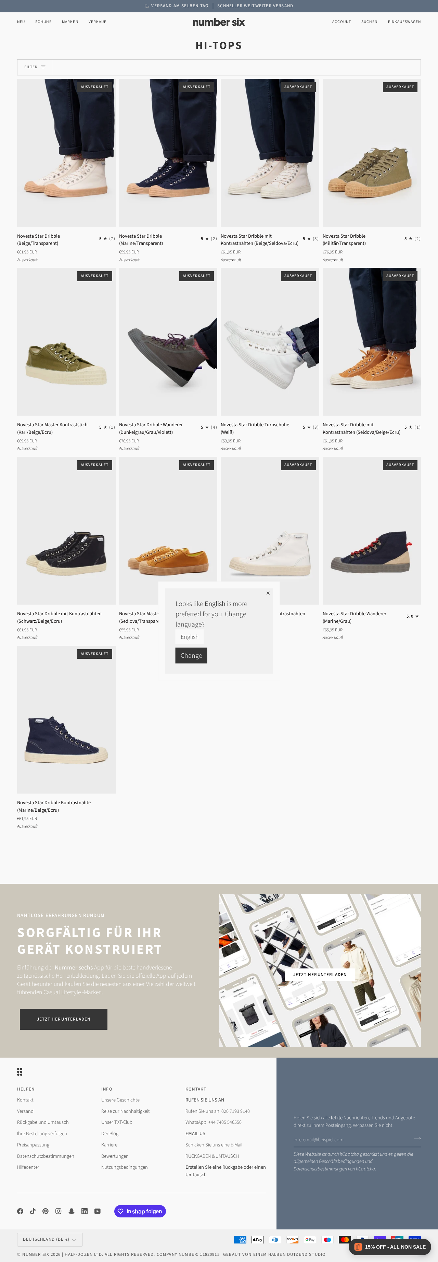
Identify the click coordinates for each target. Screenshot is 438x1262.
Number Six (35, 1254)
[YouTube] (97, 1211)
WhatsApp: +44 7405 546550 (213, 1122)
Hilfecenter (28, 1167)
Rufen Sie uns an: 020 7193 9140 (217, 1111)
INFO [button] (107, 1089)
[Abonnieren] (415, 1138)
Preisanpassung (33, 1144)
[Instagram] (58, 1211)
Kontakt (25, 1100)
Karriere (109, 1144)
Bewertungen (115, 1156)
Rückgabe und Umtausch (43, 1122)
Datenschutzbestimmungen (320, 1168)
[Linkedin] (84, 1211)
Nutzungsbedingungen (124, 1167)
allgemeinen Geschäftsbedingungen (329, 1161)
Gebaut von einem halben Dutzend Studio (274, 1254)
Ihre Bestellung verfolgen (42, 1133)
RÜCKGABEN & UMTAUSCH (212, 1156)
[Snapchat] (71, 1211)
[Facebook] (20, 1211)
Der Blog (109, 1133)
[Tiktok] (33, 1211)
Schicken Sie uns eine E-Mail (213, 1144)
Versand (25, 1111)
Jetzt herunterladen (63, 1019)
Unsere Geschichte (120, 1100)
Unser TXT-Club (116, 1122)
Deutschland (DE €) (46, 1239)
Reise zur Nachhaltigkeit (125, 1111)
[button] (43, 22)
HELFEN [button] (26, 1089)
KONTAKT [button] (195, 1089)
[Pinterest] (45, 1211)
